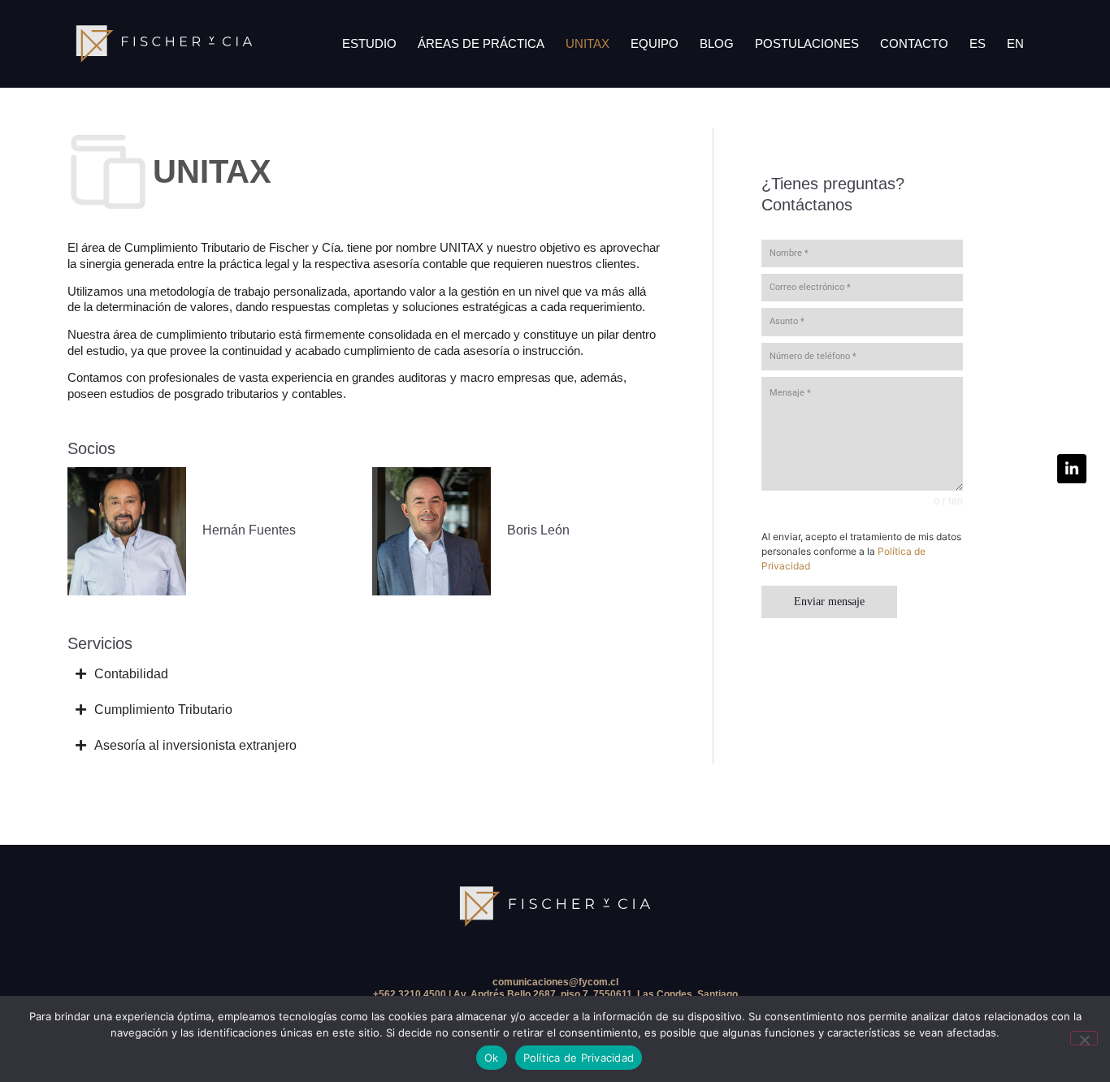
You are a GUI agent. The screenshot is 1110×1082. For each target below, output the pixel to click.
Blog (717, 43)
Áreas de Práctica (481, 43)
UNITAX (212, 171)
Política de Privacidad (579, 1057)
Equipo (655, 43)
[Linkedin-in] (1071, 468)
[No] (1084, 1038)
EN (1015, 43)
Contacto (914, 43)
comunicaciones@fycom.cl (555, 982)
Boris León (538, 530)
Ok (491, 1057)
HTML (774, 522)
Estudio (369, 43)
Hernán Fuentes (249, 530)
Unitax (587, 43)
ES (977, 43)
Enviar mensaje (829, 601)
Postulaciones (807, 43)
